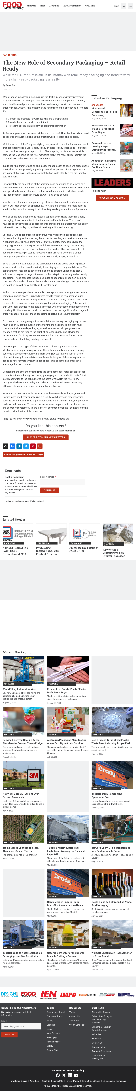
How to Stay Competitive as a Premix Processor (114, 553)
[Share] (12, 446)
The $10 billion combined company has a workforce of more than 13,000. (66, 910)
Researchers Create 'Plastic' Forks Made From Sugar (103, 129)
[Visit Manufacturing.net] (106, 994)
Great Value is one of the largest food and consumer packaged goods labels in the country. (112, 963)
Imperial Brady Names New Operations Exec (107, 795)
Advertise (34, 1081)
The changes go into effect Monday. (20, 855)
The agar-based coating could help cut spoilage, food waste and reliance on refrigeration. (21, 750)
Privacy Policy (72, 1081)
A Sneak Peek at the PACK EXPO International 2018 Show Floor (15, 551)
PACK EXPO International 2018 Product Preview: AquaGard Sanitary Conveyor (48, 551)
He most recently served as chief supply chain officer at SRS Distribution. (111, 802)
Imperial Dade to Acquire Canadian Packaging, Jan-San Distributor (22, 955)
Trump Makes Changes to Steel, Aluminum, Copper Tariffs (21, 849)
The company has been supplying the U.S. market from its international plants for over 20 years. (68, 750)
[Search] (123, 6)
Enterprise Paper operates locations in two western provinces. (23, 961)
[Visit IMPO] (68, 994)
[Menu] (130, 6)
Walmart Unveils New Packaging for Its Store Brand (112, 955)
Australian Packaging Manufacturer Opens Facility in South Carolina (104, 164)
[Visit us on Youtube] (76, 1075)
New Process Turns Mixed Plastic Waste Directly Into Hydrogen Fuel (111, 742)
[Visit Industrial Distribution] (87, 994)
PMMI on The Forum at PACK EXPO (83, 549)
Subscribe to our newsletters (46, 437)
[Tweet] (26, 446)
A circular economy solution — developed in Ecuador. (112, 856)
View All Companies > (112, 198)
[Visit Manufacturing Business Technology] (126, 994)
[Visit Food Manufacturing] (29, 994)
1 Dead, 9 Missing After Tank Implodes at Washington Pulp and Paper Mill (66, 851)
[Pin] (33, 446)
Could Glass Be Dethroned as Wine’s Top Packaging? (111, 904)
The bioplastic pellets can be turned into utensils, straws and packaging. (66, 697)
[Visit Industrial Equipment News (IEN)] (48, 994)
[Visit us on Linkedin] (70, 1075)
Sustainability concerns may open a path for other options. (111, 910)
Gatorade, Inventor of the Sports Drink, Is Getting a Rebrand (65, 955)
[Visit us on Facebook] (58, 1075)
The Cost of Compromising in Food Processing (104, 111)
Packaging (10, 55)
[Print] (5, 446)
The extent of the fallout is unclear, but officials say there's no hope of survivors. (67, 859)
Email (4, 1021)
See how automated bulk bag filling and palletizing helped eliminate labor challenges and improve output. (21, 696)
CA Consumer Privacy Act (114, 1081)
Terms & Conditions (91, 1081)
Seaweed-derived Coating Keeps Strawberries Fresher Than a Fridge (103, 147)
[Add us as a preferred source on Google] (39, 446)
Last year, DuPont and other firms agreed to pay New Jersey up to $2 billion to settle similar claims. (23, 804)
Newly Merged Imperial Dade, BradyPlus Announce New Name (65, 904)
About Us (46, 1081)
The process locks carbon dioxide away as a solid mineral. (112, 748)
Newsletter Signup (18, 1081)
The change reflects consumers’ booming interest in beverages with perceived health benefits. (68, 963)
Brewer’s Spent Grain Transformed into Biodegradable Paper (111, 849)
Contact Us (58, 1081)
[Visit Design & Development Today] (9, 994)
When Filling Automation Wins (19, 689)
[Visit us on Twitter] (64, 1075)
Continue (49, 490)
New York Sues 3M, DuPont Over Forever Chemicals (21, 795)
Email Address (48, 477)
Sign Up (9, 1034)
